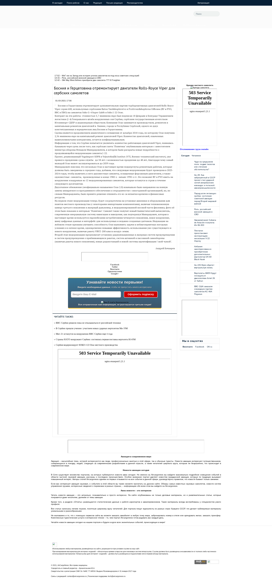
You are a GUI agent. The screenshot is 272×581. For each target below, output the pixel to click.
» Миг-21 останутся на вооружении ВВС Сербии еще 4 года (83, 333)
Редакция (97, 3)
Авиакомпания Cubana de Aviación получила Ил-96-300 (205, 222)
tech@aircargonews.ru (117, 576)
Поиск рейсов (73, 3)
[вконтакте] (173, 14)
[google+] (179, 14)
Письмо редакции (114, 3)
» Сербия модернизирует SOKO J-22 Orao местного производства (86, 344)
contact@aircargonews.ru (77, 576)
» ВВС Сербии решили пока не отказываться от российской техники (87, 322)
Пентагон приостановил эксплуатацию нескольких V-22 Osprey (202, 235)
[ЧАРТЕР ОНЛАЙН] (213, 563)
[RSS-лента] (186, 14)
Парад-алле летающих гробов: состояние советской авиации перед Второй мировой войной (205, 198)
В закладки (57, 3)
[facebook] (166, 14)
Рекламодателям (135, 3)
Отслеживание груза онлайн (194, 149)
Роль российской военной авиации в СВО (203, 211)
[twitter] (160, 14)
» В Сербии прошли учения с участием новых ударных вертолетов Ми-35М (91, 328)
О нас (86, 3)
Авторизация (203, 3)
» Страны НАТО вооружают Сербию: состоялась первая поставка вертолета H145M (95, 339)
